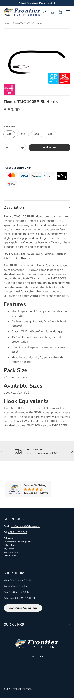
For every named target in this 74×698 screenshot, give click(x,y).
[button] (60, 12)
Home (6, 23)
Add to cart (49, 147)
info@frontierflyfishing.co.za (25, 526)
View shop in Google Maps (22, 607)
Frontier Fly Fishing (21, 689)
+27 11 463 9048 (17, 532)
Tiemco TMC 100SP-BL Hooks (27, 23)
